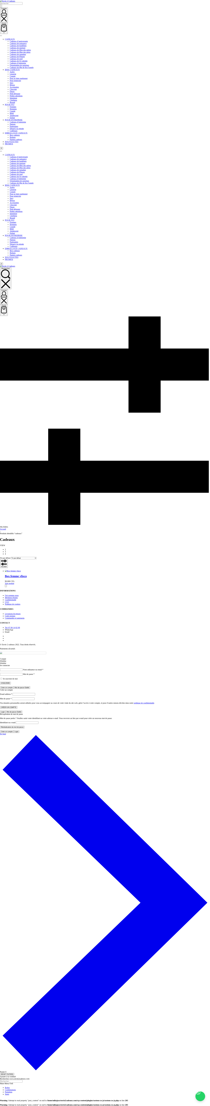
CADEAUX (10, 39)
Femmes (13, 107)
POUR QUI (9, 105)
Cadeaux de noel (16, 59)
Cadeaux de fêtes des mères (20, 50)
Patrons (12, 124)
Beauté (12, 102)
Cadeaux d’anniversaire (19, 41)
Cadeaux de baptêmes (18, 46)
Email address (6, 694)
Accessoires (14, 87)
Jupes (7, 1094)
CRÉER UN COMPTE (8, 707)
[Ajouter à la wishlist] (6, 586)
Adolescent (14, 115)
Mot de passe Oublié (22, 688)
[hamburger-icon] (1, 35)
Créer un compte (7, 688)
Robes (7, 1088)
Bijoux (12, 85)
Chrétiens (13, 100)
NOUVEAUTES (11, 142)
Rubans (13, 137)
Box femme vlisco (16, 576)
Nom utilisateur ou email (33, 670)
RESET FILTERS (7, 1074)
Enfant (12, 118)
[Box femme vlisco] (13, 571)
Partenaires (14, 126)
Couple (12, 111)
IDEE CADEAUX (12, 70)
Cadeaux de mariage (17, 48)
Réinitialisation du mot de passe (12, 727)
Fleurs (12, 91)
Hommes (13, 109)
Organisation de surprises (19, 65)
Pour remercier (15, 81)
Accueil (3, 529)
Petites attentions (16, 96)
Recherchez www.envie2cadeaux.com (14, 1079)
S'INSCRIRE (5, 683)
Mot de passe (29, 674)
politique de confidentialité (144, 703)
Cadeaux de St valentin (18, 61)
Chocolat (13, 89)
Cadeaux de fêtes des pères (20, 52)
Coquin (12, 76)
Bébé (12, 113)
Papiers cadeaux (16, 139)
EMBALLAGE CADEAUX (16, 133)
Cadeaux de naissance (18, 43)
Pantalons (8, 1092)
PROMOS (9, 144)
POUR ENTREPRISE (13, 120)
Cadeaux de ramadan (18, 54)
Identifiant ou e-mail (7, 722)
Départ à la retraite (17, 129)
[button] (200, 1096)
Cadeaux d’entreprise (18, 63)
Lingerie (13, 74)
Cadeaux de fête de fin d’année (22, 67)
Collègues (13, 131)
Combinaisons (10, 1090)
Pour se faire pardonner (19, 78)
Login (3, 712)
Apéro (12, 72)
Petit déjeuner (15, 94)
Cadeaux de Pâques (17, 57)
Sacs (11, 83)
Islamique (13, 98)
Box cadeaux (15, 135)
